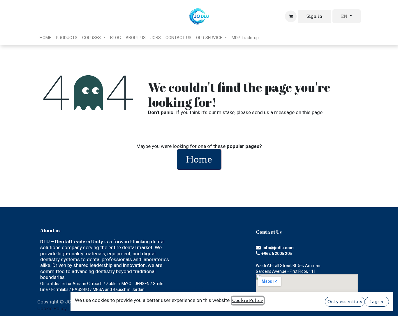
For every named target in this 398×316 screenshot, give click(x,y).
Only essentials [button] (344, 301)
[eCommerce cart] (291, 16)
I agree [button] (377, 301)
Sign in (315, 16)
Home (199, 159)
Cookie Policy (52, 308)
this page (312, 112)
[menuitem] (45, 38)
